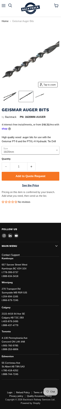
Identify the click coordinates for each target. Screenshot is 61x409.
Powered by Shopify (30, 403)
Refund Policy (23, 392)
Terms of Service (42, 392)
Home (5, 21)
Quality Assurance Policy (39, 396)
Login (9, 392)
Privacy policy (16, 396)
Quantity (6, 159)
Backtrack (10, 116)
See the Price (30, 185)
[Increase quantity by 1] (31, 166)
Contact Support (11, 254)
